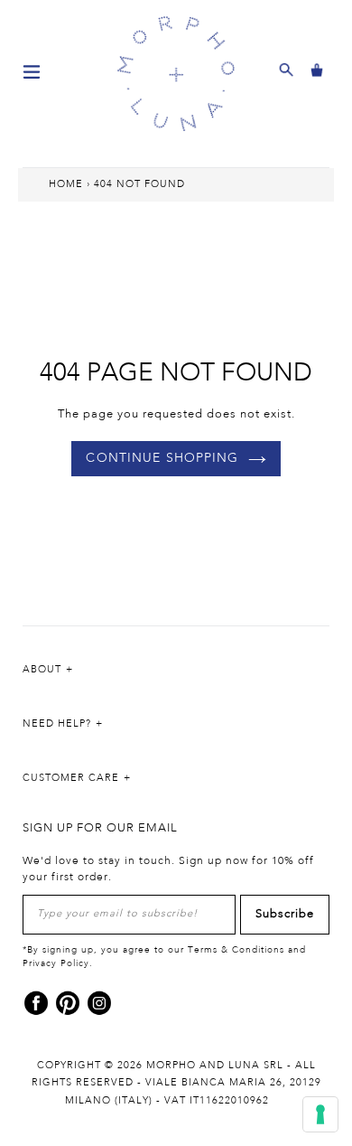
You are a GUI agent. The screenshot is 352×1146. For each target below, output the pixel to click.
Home (66, 184)
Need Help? (57, 724)
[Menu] (32, 70)
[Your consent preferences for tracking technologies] (320, 1114)
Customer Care (71, 778)
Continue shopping (162, 458)
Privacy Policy (56, 963)
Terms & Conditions (236, 949)
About (42, 669)
